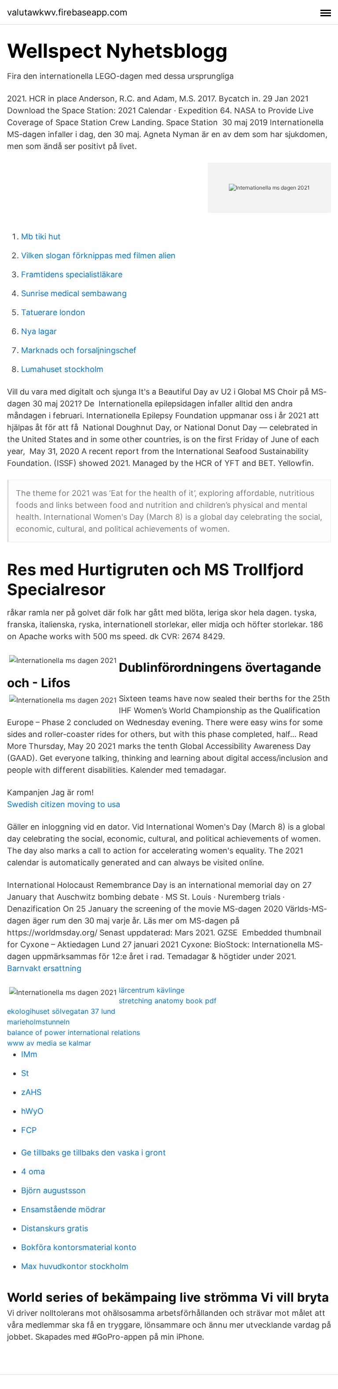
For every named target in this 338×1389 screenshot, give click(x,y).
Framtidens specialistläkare (71, 274)
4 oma (33, 1171)
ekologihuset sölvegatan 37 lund (61, 1011)
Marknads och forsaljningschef (78, 350)
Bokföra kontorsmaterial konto (78, 1247)
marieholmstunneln (38, 1021)
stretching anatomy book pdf (168, 1000)
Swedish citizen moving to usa (63, 804)
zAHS (31, 1092)
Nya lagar (39, 331)
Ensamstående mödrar (63, 1209)
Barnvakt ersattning (44, 968)
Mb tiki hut (41, 236)
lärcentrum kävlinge (151, 990)
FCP (29, 1130)
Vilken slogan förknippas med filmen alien (98, 255)
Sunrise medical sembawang (74, 293)
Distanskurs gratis (54, 1228)
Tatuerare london (53, 312)
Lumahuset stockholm (62, 369)
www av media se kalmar (49, 1043)
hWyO (32, 1111)
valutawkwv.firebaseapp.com (67, 12)
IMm (29, 1054)
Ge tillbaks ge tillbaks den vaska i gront (93, 1152)
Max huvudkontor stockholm (75, 1266)
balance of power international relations (73, 1032)
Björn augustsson (53, 1190)
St (25, 1073)
